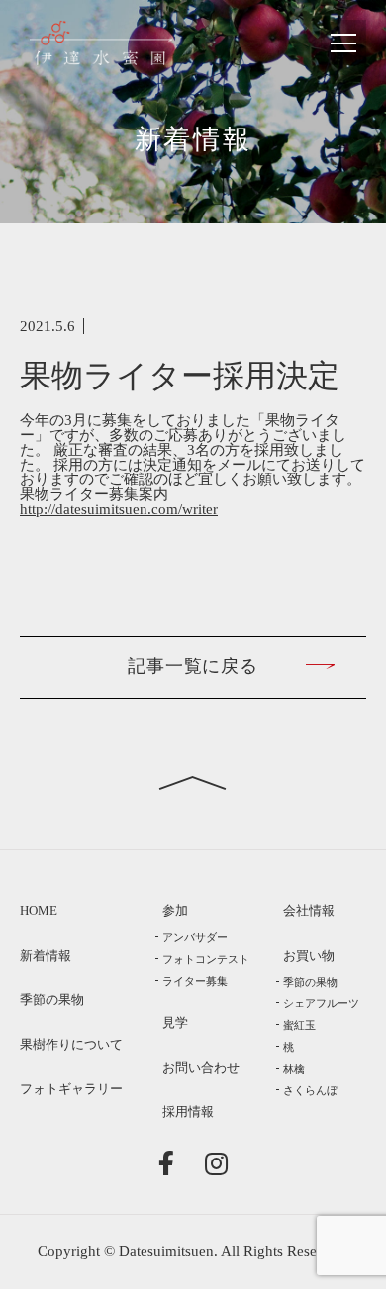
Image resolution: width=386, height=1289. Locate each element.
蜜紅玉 (299, 1025)
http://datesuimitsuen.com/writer (119, 509)
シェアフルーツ (321, 1003)
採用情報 (188, 1112)
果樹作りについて (71, 1045)
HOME (38, 911)
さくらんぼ (310, 1090)
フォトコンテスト (205, 959)
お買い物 (309, 956)
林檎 (294, 1068)
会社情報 (309, 911)
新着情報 (45, 956)
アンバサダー (195, 937)
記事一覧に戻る (193, 666)
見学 (175, 1023)
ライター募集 (195, 981)
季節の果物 (52, 1000)
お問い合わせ (201, 1067)
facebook (170, 1162)
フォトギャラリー (71, 1089)
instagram (217, 1162)
